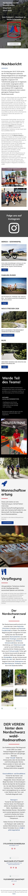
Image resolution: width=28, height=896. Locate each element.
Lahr (10, 659)
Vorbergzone (19, 661)
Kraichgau (13, 639)
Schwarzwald (13, 651)
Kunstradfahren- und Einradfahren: (14, 773)
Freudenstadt (6, 630)
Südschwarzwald (19, 645)
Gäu (12, 665)
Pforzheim (5, 628)
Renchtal (22, 628)
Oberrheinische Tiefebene (12, 663)
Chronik (12, 758)
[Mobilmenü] (24, 6)
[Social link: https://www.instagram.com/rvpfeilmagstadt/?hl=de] (15, 848)
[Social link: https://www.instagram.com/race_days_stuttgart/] (14, 867)
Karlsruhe (20, 626)
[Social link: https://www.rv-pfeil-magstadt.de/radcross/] (12, 848)
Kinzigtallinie (8, 657)
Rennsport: (14, 800)
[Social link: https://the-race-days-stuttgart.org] (11, 867)
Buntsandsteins (15, 637)
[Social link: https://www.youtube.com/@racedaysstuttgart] (16, 867)
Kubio (14, 893)
